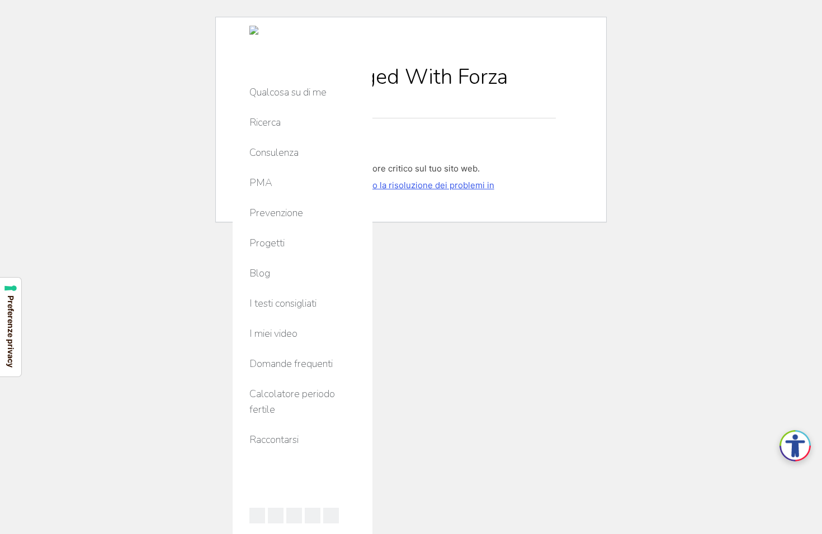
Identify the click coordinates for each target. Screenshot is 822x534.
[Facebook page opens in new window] (257, 515)
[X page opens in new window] (294, 515)
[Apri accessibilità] (795, 445)
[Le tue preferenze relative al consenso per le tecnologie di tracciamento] (10, 327)
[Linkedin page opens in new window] (276, 515)
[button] (655, 10)
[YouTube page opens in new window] (312, 515)
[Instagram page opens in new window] (331, 515)
